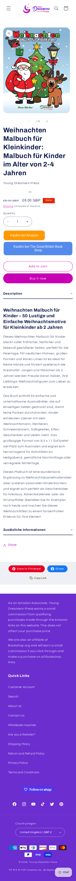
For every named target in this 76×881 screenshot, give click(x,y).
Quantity (9, 213)
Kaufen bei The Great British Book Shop (38, 248)
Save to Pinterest (29, 568)
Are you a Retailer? (21, 734)
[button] (8, 8)
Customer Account (21, 687)
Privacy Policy (18, 762)
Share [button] (12, 544)
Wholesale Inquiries (22, 725)
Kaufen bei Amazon (24, 235)
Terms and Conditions (23, 772)
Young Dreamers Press (43, 862)
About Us (14, 706)
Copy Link (40, 578)
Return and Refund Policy (26, 753)
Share (60, 568)
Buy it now (38, 278)
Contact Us (16, 715)
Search (13, 696)
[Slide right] (47, 121)
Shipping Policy (19, 744)
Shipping (8, 206)
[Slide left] (28, 121)
